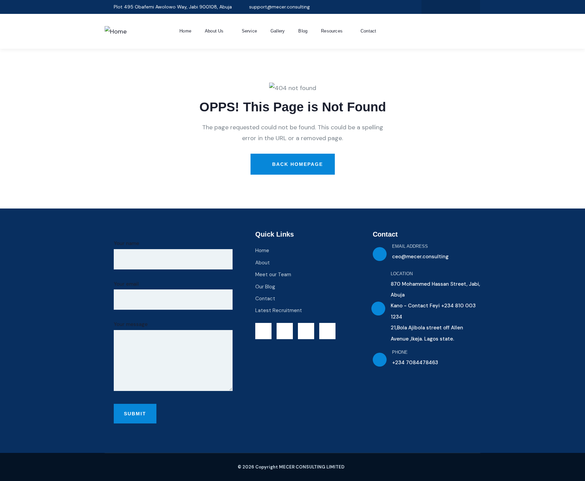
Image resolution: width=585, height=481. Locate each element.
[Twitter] (430, 7)
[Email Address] (380, 254)
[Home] (116, 31)
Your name (126, 243)
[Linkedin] (471, 7)
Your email (126, 284)
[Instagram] (457, 7)
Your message (131, 324)
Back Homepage (296, 164)
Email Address (410, 246)
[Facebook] (444, 7)
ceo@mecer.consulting (420, 256)
